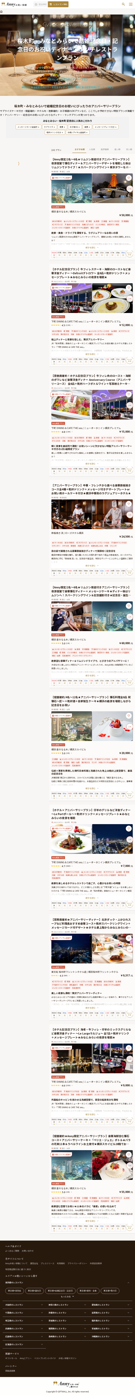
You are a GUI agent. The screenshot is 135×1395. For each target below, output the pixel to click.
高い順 (117, 149)
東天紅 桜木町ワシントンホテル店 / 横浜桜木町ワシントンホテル (84, 971)
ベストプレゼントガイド (45, 1358)
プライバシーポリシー (77, 1263)
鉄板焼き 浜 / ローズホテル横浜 (67, 533)
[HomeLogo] (67, 1384)
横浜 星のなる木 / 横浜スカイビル (68, 211)
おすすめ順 (80, 149)
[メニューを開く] (131, 4)
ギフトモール (11, 1358)
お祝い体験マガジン (67, 1358)
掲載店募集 (10, 1370)
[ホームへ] (14, 4)
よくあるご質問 (12, 1250)
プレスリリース (47, 1263)
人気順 (92, 149)
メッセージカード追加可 (27, 127)
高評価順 (105, 149)
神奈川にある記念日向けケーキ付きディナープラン (48, 87)
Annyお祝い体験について (16, 1263)
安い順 (129, 149)
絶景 (86, 127)
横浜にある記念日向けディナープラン (94, 87)
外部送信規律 (96, 1263)
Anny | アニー (26, 1358)
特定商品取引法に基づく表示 (18, 1269)
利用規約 (61, 1263)
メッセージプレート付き (105, 127)
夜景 (61, 127)
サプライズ (48, 127)
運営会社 (34, 1263)
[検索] (123, 4)
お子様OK (74, 127)
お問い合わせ (28, 1250)
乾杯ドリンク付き (54, 132)
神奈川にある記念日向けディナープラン (67, 79)
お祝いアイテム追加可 (77, 132)
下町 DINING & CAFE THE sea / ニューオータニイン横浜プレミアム (86, 321)
